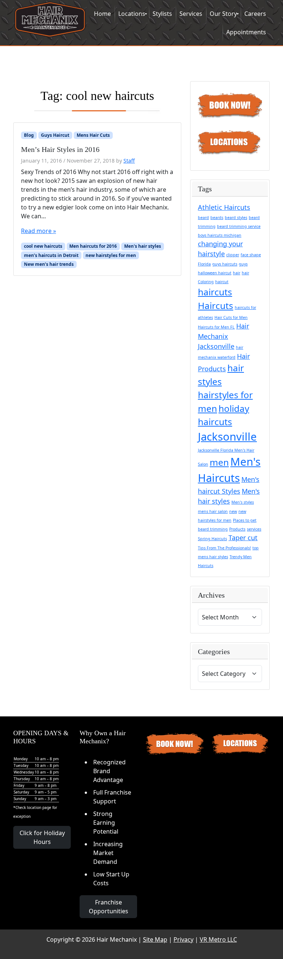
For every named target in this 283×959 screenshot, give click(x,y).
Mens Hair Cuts (93, 135)
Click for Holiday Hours (42, 837)
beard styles (236, 217)
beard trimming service (239, 226)
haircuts (215, 292)
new (233, 511)
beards (216, 217)
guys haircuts (224, 264)
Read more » (38, 231)
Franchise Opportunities (108, 906)
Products (237, 529)
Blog (29, 135)
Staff (129, 160)
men (219, 462)
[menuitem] (102, 14)
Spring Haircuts (212, 538)
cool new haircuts (43, 246)
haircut (221, 281)
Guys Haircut (55, 135)
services (254, 529)
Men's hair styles (142, 246)
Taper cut (243, 537)
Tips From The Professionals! (224, 547)
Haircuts (215, 305)
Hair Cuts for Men (231, 317)
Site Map (155, 939)
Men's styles (242, 502)
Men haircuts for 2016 (93, 246)
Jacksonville (227, 436)
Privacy (183, 939)
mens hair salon (213, 511)
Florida (204, 264)
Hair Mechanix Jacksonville (223, 336)
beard (203, 217)
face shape (251, 254)
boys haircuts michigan (219, 235)
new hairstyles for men (110, 255)
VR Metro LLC (218, 939)
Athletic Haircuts (224, 207)
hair (236, 272)
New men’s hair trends (49, 264)
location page (39, 807)
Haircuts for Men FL (216, 327)
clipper (232, 254)
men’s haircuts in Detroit (51, 255)
